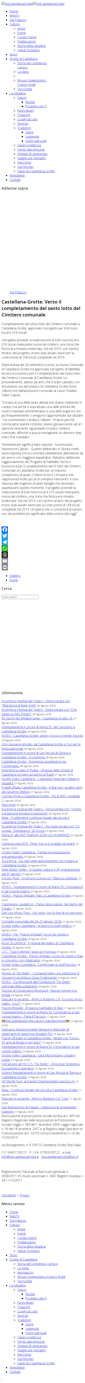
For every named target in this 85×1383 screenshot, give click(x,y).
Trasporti (23, 115)
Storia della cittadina (31, 46)
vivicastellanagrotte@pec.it (59, 1157)
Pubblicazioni (26, 41)
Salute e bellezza (29, 145)
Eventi (21, 33)
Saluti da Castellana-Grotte (36, 171)
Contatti (15, 180)
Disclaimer (9, 1195)
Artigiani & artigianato (32, 154)
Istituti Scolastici (28, 50)
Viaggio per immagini (31, 158)
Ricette (30, 102)
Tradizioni (24, 128)
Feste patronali (35, 141)
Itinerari (22, 123)
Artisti (21, 28)
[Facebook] (42, 529)
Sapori (21, 97)
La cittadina (17, 93)
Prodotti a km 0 (36, 106)
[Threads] (42, 555)
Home (13, 11)
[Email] (42, 561)
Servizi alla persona (30, 149)
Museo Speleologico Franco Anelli (31, 82)
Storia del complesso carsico (37, 1264)
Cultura (14, 24)
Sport (13, 54)
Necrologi (24, 162)
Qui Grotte (24, 89)
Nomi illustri (25, 110)
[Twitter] (42, 536)
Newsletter (17, 175)
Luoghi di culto (27, 119)
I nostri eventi (26, 37)
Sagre (29, 132)
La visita (23, 72)
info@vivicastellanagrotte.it (20, 1157)
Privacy (24, 1195)
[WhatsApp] (42, 548)
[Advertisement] (42, 236)
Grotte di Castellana (23, 59)
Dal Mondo (25, 167)
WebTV (14, 15)
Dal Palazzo (17, 20)
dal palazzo (25, 1272)
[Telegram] (42, 542)
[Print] (42, 567)
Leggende (32, 136)
